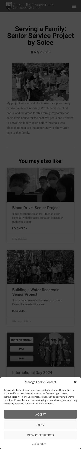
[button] (75, 382)
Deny (40, 425)
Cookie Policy (39, 443)
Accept (40, 414)
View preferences (40, 435)
